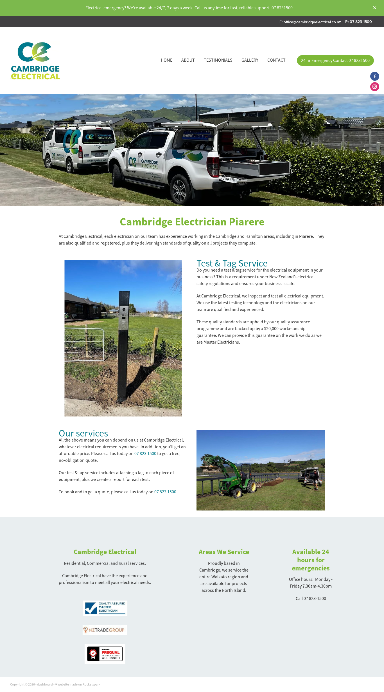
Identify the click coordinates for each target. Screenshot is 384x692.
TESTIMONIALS (218, 60)
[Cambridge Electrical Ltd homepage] (46, 60)
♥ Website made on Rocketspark (77, 684)
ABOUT (188, 60)
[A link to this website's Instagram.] (374, 86)
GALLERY (249, 60)
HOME (166, 60)
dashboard (45, 684)
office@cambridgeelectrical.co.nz (312, 21)
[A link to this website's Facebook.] (374, 76)
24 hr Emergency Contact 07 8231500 (335, 60)
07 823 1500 (145, 453)
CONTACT (276, 60)
